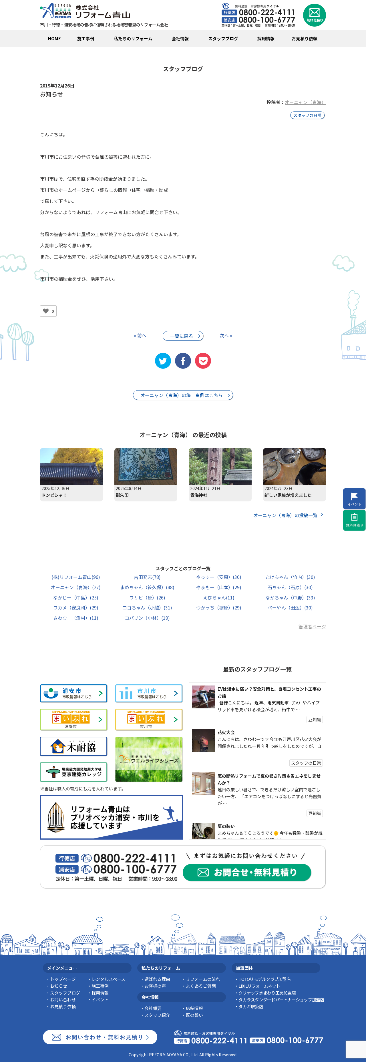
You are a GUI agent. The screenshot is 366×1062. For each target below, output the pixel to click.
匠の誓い (194, 1015)
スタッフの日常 (307, 115)
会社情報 (180, 38)
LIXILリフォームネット (259, 986)
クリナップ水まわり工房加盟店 (267, 993)
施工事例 (85, 38)
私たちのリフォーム (133, 38)
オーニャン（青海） (305, 102)
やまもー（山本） (218, 587)
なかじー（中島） (75, 597)
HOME (54, 38)
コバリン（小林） (147, 617)
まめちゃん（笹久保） (147, 587)
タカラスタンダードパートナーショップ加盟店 (281, 1000)
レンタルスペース (108, 979)
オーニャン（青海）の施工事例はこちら (181, 395)
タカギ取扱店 (250, 1006)
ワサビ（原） (147, 597)
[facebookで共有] (183, 361)
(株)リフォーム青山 (75, 576)
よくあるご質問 (201, 986)
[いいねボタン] (45, 311)
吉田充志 (147, 576)
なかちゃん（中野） (290, 597)
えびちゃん (218, 597)
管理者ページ (312, 626)
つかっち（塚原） (218, 607)
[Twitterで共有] (163, 361)
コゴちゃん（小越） (147, 607)
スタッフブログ (223, 38)
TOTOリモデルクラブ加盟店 (264, 979)
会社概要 (153, 1008)
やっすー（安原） (218, 576)
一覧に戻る (181, 335)
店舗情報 (194, 1008)
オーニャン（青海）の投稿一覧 (285, 515)
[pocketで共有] (203, 361)
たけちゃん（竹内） (290, 576)
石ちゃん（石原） (290, 587)
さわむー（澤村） (75, 617)
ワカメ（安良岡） (75, 607)
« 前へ (140, 335)
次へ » (226, 335)
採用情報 (265, 38)
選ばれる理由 (157, 979)
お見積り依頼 (304, 38)
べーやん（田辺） (290, 607)
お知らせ (58, 986)
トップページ (63, 979)
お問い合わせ (63, 1000)
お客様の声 (155, 986)
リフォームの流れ (203, 979)
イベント (100, 1000)
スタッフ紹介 (157, 1015)
